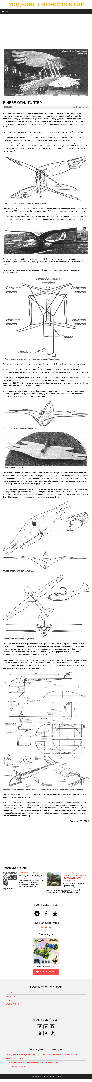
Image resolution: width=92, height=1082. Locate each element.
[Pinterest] (45, 1026)
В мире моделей (82, 107)
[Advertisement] (46, 31)
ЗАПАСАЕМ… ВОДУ (29, 873)
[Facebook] (46, 913)
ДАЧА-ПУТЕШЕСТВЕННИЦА (17, 1066)
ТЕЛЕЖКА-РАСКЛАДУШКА (16, 1058)
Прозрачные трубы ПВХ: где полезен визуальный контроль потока (32, 1062)
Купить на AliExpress (46, 972)
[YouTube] (55, 913)
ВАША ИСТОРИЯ (12, 1004)
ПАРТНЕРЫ (10, 996)
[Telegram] (37, 913)
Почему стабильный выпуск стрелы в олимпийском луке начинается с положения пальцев (41, 1055)
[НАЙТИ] (89, 11)
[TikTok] (52, 1033)
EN (46, 928)
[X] (45, 1033)
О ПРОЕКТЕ (11, 992)
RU (42, 928)
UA (50, 928)
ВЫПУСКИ (10, 1000)
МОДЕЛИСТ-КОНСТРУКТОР (46, 4)
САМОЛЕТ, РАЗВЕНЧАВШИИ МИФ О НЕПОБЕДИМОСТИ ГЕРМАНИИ (76, 877)
